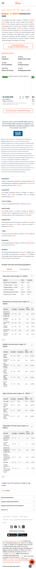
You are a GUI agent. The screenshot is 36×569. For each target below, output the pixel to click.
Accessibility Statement (14, 559)
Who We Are (6, 517)
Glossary (5, 519)
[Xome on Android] (22, 534)
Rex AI (4, 522)
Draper (23, 10)
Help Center (23, 517)
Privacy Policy (12, 553)
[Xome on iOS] (12, 534)
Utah (18, 10)
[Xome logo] (18, 3)
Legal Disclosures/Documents (23, 519)
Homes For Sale (11, 10)
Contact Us (15, 517)
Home (3, 10)
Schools (9, 269)
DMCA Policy (18, 561)
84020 (28, 10)
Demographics (24, 269)
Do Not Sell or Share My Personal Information (16, 561)
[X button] (19, 527)
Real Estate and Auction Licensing (12, 541)
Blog (11, 519)
